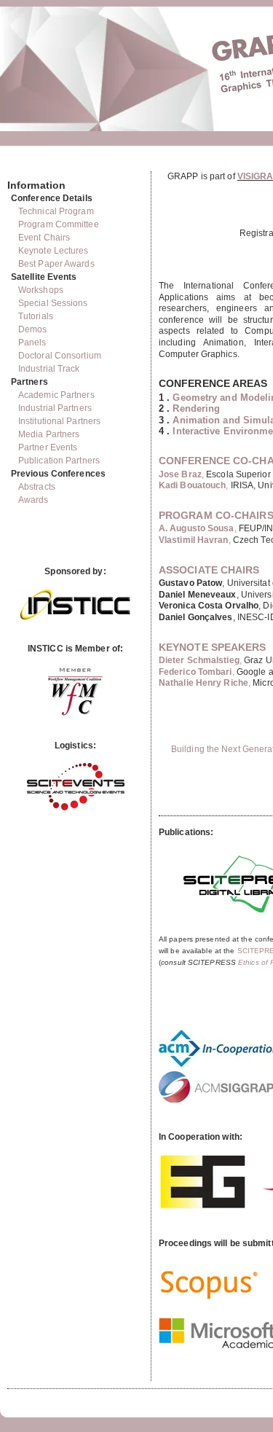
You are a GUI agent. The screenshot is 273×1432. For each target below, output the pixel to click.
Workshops (40, 290)
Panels (32, 342)
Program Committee (58, 224)
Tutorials (35, 316)
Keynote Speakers (212, 647)
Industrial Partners (55, 408)
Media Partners (48, 434)
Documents (23, 165)
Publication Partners (59, 460)
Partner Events (47, 447)
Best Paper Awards (56, 264)
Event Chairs (44, 237)
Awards (33, 500)
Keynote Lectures (53, 251)
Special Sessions (53, 303)
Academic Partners (56, 395)
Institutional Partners (59, 421)
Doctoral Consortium (59, 356)
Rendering (196, 408)
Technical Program (56, 211)
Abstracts (36, 487)
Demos (32, 329)
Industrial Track (49, 369)
